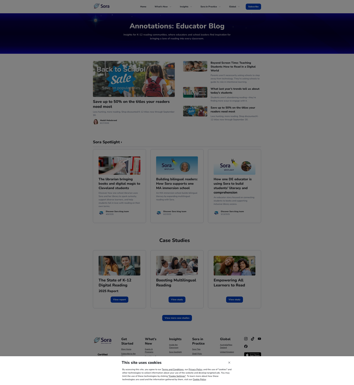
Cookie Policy (199, 379)
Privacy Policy (195, 369)
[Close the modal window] (229, 363)
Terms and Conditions (173, 369)
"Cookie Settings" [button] (177, 376)
